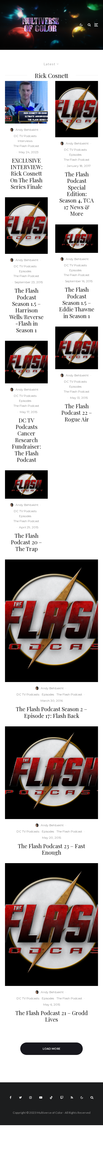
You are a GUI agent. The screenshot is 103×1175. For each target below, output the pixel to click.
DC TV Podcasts (25, 136)
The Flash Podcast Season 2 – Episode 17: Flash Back (51, 712)
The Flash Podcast (26, 146)
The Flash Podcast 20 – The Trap (26, 542)
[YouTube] (41, 1097)
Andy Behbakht (27, 130)
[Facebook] (10, 1097)
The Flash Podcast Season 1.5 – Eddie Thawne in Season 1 (76, 302)
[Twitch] (61, 1097)
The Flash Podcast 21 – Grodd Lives (51, 1016)
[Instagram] (31, 1097)
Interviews (25, 141)
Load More (51, 1048)
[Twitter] (20, 1097)
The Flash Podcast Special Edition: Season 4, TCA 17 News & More (77, 194)
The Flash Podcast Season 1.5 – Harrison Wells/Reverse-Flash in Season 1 (27, 310)
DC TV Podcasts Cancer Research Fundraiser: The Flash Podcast (26, 440)
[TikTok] (51, 1097)
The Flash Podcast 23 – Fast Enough (51, 849)
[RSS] (72, 1097)
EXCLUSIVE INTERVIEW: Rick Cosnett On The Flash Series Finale (26, 173)
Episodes (25, 271)
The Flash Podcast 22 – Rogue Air (76, 412)
